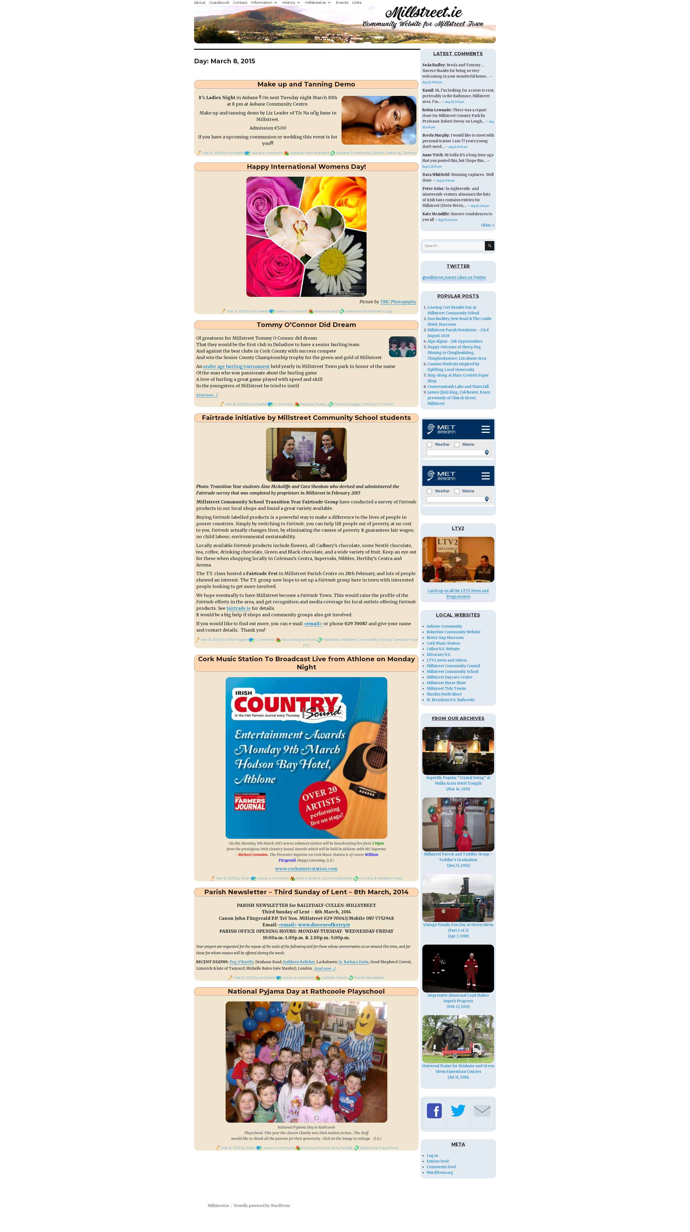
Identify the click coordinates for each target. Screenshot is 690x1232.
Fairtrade (331, 639)
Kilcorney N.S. (439, 654)
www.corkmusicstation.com (306, 868)
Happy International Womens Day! (306, 166)
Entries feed (438, 1161)
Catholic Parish (334, 977)
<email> (313, 623)
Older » (487, 225)
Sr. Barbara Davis (353, 962)
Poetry (321, 404)
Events (342, 2)
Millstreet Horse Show (446, 683)
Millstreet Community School (365, 639)
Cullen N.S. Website (443, 649)
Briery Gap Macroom (445, 637)
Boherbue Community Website (454, 632)
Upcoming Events (336, 878)
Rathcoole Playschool (379, 1148)
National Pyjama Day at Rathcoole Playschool (306, 991)
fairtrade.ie (238, 608)
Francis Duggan (347, 404)
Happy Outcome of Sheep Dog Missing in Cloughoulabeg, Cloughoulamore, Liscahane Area (456, 353)
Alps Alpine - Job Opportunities (454, 341)
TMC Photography (398, 301)
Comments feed (441, 1167)
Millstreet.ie (218, 1205)
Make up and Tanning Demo (306, 84)
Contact (240, 2)
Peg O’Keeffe (242, 962)
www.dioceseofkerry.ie (324, 924)
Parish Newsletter (369, 977)
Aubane (296, 153)
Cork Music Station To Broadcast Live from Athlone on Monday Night (306, 663)
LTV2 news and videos (447, 660)
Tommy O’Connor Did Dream (306, 325)
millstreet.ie (315, 2)
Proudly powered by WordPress (262, 1205)
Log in (432, 1155)
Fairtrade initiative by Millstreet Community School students (306, 418)
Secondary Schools (299, 639)
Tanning (409, 153)
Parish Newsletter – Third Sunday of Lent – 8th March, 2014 (306, 892)
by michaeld (232, 153)
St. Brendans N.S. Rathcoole (451, 700)
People (307, 404)
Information (261, 2)
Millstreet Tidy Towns (446, 688)
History (288, 2)
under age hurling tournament (236, 366)
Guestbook (219, 2)
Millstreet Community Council (453, 666)
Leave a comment (267, 153)
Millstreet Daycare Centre (449, 677)
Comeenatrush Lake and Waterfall (458, 386)
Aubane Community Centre (360, 153)
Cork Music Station (443, 643)
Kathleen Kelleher (299, 962)
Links (356, 2)
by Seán (242, 878)
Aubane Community (444, 626)
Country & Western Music (381, 878)
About (199, 2)
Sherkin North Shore (444, 694)
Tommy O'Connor (378, 404)
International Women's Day (368, 311)
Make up (393, 153)
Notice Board (317, 153)
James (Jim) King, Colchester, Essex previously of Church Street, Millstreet (458, 398)
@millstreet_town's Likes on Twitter (454, 277)
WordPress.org (440, 1172)
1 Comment (284, 404)
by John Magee (234, 639)
